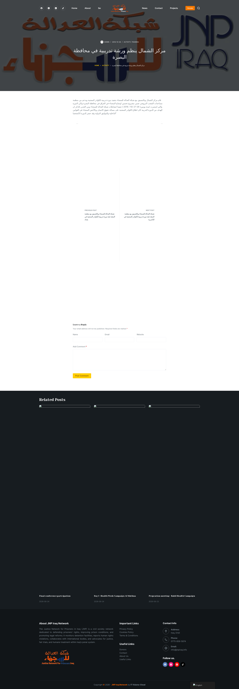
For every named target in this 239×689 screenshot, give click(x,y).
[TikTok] (63, 8)
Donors (123, 649)
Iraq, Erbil (175, 633)
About (88, 8)
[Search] (198, 8)
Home (74, 8)
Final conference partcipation (54, 596)
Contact (159, 8)
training (135, 42)
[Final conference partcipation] (64, 498)
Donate (190, 8)
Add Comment (80, 346)
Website (140, 334)
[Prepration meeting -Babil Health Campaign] (174, 498)
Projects (174, 8)
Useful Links (125, 659)
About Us (124, 656)
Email (107, 334)
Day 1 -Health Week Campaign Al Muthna (115, 596)
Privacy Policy (126, 629)
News (144, 8)
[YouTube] (56, 8)
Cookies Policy (127, 632)
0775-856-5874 (178, 641)
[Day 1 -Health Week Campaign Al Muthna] (119, 498)
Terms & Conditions (129, 635)
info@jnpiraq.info (179, 649)
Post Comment (82, 376)
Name (75, 334)
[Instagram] (48, 8)
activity (127, 42)
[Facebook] (41, 8)
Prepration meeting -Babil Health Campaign (172, 596)
